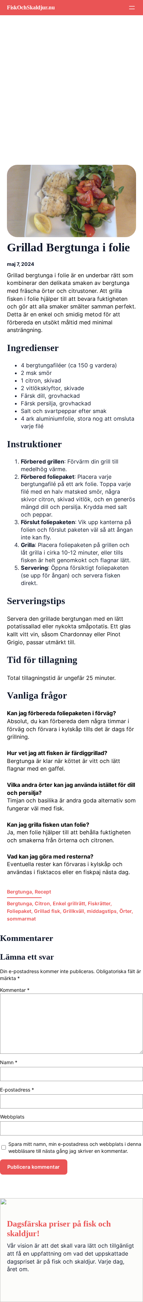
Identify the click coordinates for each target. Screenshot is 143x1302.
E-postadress (17, 1090)
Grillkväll (73, 911)
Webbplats (12, 1117)
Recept (43, 892)
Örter (125, 911)
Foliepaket (19, 911)
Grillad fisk (47, 911)
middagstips (102, 911)
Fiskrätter (99, 903)
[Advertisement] (71, 95)
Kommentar (15, 990)
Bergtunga (19, 892)
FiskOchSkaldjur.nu (31, 8)
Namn (8, 1062)
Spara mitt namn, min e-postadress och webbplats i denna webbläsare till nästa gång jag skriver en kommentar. (74, 1147)
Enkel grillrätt (69, 903)
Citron (42, 903)
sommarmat (21, 919)
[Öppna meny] (132, 7)
